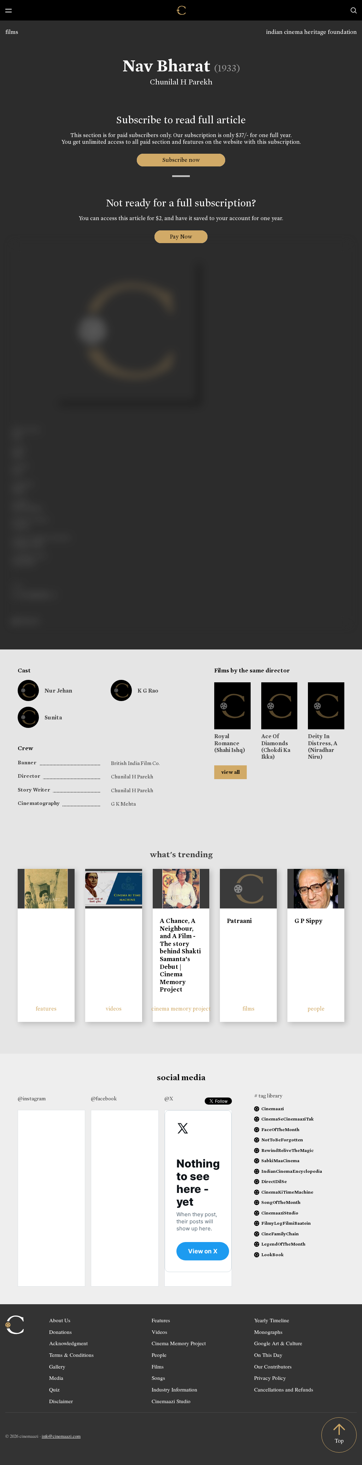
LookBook (272, 1254)
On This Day (268, 1354)
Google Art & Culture (278, 1343)
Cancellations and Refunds (283, 1389)
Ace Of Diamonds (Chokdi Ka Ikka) (275, 746)
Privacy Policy (270, 1377)
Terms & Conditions (71, 1354)
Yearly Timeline (271, 1320)
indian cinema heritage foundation (311, 32)
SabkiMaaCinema (280, 1160)
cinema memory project (181, 1008)
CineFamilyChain (280, 1233)
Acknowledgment (68, 1343)
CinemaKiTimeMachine (287, 1192)
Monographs (268, 1331)
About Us (59, 1320)
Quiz (54, 1389)
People (159, 1354)
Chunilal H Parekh (181, 82)
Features (161, 1320)
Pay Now (181, 236)
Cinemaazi (272, 1108)
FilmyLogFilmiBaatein (286, 1223)
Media (56, 1377)
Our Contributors (273, 1366)
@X (168, 1098)
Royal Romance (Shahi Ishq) (229, 743)
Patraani (239, 921)
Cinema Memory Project (179, 1343)
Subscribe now (181, 160)
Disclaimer (61, 1401)
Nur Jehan (58, 690)
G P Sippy (308, 921)
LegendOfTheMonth (283, 1244)
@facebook (104, 1098)
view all (230, 772)
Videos (159, 1331)
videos (114, 1008)
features (46, 1008)
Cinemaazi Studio (171, 1401)
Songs (158, 1377)
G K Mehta (123, 804)
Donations (60, 1331)
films (11, 32)
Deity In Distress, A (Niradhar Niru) (322, 746)
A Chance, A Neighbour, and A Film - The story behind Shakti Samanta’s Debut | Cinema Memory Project (180, 955)
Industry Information (174, 1389)
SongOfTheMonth (280, 1202)
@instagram (32, 1098)
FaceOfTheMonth (280, 1129)
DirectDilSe (274, 1181)
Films (158, 1366)
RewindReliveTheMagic (287, 1150)
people (316, 1008)
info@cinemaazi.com (61, 1436)
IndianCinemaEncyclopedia (291, 1171)
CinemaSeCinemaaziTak (287, 1119)
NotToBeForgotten (282, 1139)
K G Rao (148, 690)
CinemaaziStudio (279, 1213)
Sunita (53, 717)
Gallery (57, 1366)
